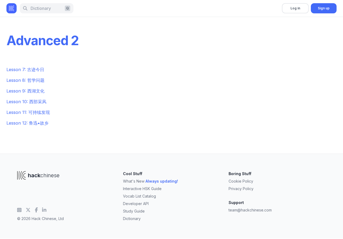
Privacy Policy (241, 188)
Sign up (324, 8)
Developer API (136, 203)
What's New (150, 181)
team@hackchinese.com (250, 210)
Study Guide (134, 211)
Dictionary (132, 218)
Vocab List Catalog (139, 196)
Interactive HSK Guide (142, 188)
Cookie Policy (241, 181)
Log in (295, 8)
